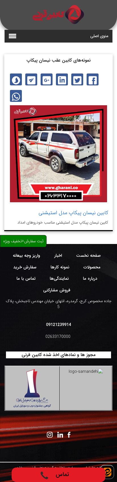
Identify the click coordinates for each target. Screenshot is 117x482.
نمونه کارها (60, 267)
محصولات (92, 267)
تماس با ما (25, 278)
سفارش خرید (24, 267)
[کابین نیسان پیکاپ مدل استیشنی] (58, 153)
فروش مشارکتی (56, 290)
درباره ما (90, 278)
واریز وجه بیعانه (26, 255)
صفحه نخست (88, 255)
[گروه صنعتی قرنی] (58, 14)
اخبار (58, 255)
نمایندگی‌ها (59, 278)
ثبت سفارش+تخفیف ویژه (23, 241)
